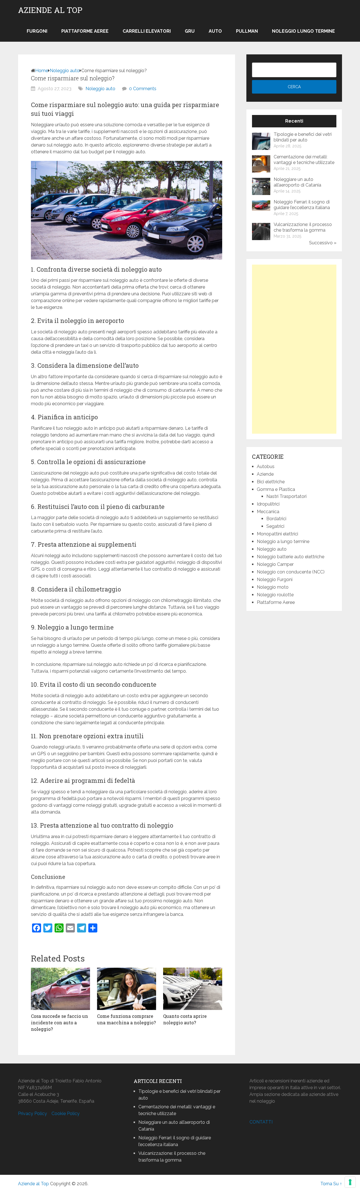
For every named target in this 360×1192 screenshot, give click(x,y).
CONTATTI (261, 1122)
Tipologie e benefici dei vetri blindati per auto (303, 137)
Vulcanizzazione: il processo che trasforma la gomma (303, 227)
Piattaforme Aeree (85, 31)
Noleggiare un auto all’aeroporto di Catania (297, 182)
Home (41, 70)
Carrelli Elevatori (147, 31)
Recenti (294, 121)
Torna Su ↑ (331, 1183)
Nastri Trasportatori (286, 496)
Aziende (265, 474)
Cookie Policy (65, 1113)
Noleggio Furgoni (274, 579)
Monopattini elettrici (277, 534)
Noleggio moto (273, 587)
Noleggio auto (65, 70)
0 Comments (142, 88)
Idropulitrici (268, 504)
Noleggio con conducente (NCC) (291, 572)
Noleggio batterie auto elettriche (290, 556)
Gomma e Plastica (276, 489)
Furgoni (37, 31)
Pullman (247, 31)
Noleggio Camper (275, 564)
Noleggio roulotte (275, 594)
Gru (190, 31)
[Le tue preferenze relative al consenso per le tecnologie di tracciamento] (350, 1182)
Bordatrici (276, 518)
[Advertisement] (294, 349)
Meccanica (268, 511)
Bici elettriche (271, 481)
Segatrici (275, 526)
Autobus (265, 466)
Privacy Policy (32, 1113)
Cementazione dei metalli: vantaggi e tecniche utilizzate (304, 159)
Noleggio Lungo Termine (303, 31)
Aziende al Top (50, 10)
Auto (215, 31)
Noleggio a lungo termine (283, 541)
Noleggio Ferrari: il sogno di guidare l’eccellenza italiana (302, 204)
